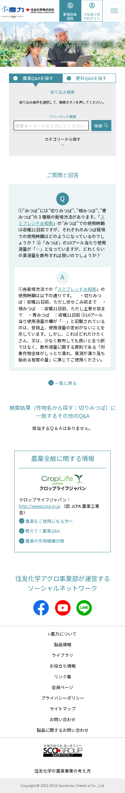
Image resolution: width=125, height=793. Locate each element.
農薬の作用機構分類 (44, 541)
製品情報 (62, 644)
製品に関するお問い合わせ (63, 730)
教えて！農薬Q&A (42, 531)
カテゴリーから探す (63, 139)
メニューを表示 (114, 11)
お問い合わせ (63, 719)
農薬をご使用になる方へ (49, 521)
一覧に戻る (65, 383)
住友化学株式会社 (40, 10)
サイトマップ (63, 708)
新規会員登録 (70, 15)
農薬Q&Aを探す (38, 78)
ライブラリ (62, 655)
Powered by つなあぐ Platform (12, 16)
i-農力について (62, 634)
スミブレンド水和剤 (76, 289)
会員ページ (62, 687)
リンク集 (62, 676)
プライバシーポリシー (62, 698)
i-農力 (12, 7)
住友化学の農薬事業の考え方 (62, 771)
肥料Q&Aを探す (91, 78)
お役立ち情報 (63, 666)
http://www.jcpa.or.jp (39, 506)
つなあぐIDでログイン (91, 15)
